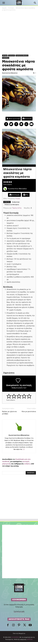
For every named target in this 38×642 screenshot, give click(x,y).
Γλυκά (17, 199)
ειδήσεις (27, 464)
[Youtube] (30, 626)
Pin (26, 195)
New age (5, 55)
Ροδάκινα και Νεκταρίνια (12, 204)
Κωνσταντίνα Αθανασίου (22, 55)
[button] (3, 3)
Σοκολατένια (6, 58)
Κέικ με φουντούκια (29, 411)
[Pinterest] (19, 626)
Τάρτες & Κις (17, 208)
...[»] (23, 449)
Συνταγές (11, 8)
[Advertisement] (19, 501)
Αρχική (4, 8)
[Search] (35, 3)
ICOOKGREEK (15, 637)
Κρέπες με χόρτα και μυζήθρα (9, 413)
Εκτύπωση (28, 118)
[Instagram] (13, 626)
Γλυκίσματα (11, 55)
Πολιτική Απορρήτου (19, 633)
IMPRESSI (29, 639)
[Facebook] (8, 626)
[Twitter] (24, 626)
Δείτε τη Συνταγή (14, 118)
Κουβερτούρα (16, 202)
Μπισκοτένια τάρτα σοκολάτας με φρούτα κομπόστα (18, 65)
